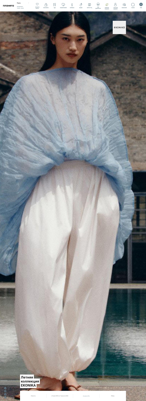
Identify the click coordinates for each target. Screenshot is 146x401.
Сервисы (72, 7)
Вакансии (124, 7)
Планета (8, 5)
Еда (55, 7)
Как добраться (98, 8)
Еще (141, 7)
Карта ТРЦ (89, 7)
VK (5, 388)
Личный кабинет (115, 8)
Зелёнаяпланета (107, 8)
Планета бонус (37, 8)
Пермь (19, 3)
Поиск (133, 7)
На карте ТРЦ (86, 396)
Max (5, 391)
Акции (80, 7)
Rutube (5, 397)
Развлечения (63, 7)
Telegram (5, 394)
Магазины (46, 7)
